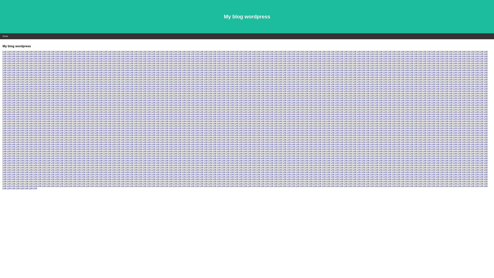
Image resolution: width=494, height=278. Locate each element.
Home (5, 36)
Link (4, 51)
